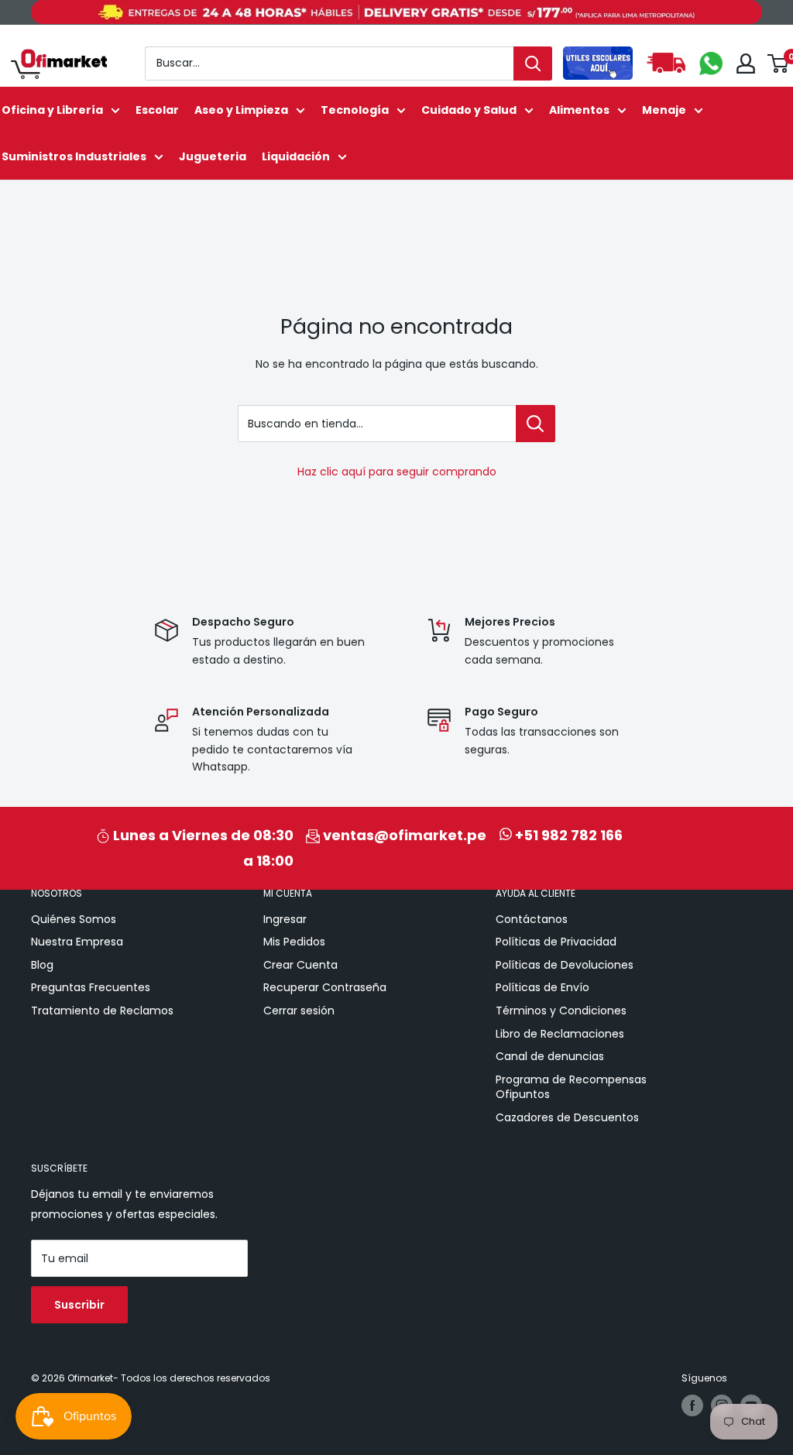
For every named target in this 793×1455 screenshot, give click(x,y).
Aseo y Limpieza (241, 110)
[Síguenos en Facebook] (692, 1405)
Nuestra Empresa (77, 941)
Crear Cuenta (300, 965)
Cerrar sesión (299, 1010)
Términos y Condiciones (561, 1010)
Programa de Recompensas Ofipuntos (571, 1087)
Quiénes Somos (73, 919)
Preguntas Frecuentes (90, 987)
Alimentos (579, 110)
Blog (42, 965)
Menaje (664, 110)
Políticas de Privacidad (556, 941)
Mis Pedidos (294, 941)
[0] (778, 63)
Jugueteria (212, 156)
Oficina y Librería (52, 110)
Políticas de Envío (542, 987)
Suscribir (79, 1305)
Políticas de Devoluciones (564, 965)
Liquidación (296, 156)
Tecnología (355, 110)
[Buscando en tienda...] (535, 423)
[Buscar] (532, 63)
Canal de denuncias (550, 1056)
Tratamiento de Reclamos (102, 1010)
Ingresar (285, 919)
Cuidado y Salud (469, 110)
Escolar (157, 110)
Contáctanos (532, 919)
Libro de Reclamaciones (560, 1033)
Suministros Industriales (74, 156)
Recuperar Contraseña (324, 987)
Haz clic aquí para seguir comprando (396, 471)
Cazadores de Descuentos (567, 1117)
